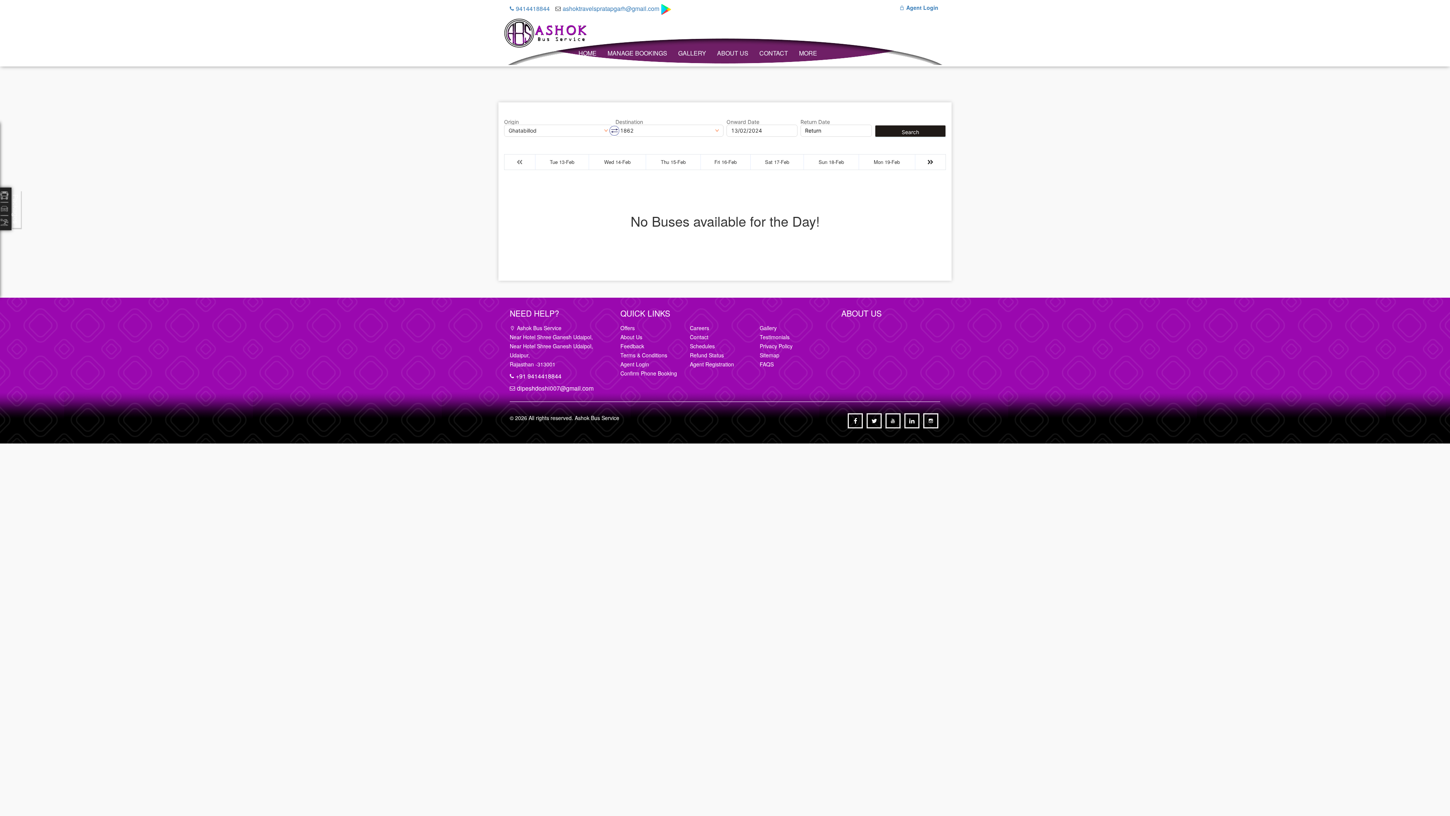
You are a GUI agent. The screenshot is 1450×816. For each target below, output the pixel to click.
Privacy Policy (776, 346)
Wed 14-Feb (617, 161)
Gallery (692, 53)
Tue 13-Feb (562, 161)
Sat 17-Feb (777, 161)
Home (587, 53)
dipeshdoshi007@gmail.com (555, 388)
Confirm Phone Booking (648, 373)
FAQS (767, 364)
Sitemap (769, 355)
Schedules (702, 346)
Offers (627, 328)
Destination (629, 122)
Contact (773, 53)
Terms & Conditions (643, 355)
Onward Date (743, 122)
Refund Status (707, 355)
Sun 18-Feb (831, 161)
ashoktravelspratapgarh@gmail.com (611, 8)
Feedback (632, 346)
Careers (699, 328)
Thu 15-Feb (673, 161)
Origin (511, 122)
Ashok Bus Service (597, 418)
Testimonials (775, 337)
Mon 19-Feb (887, 161)
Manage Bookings (637, 53)
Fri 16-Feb (725, 161)
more (808, 53)
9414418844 (533, 8)
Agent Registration (712, 364)
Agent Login (921, 7)
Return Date (815, 122)
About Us (732, 53)
